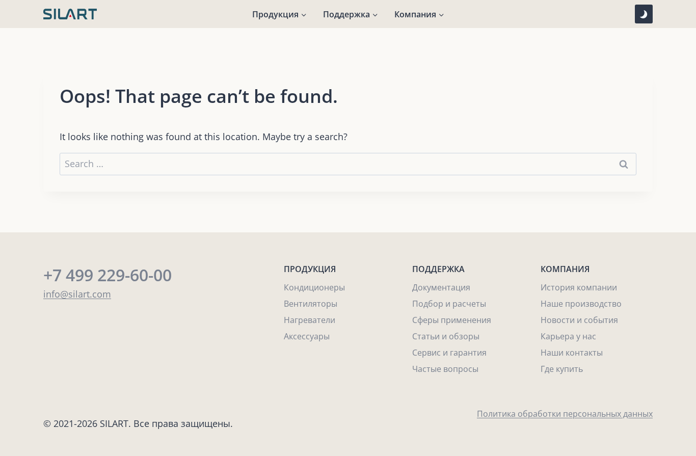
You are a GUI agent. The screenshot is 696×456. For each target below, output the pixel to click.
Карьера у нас (568, 336)
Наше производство (581, 303)
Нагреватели (309, 320)
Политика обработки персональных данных (565, 413)
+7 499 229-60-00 (107, 275)
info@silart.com (77, 294)
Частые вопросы (445, 368)
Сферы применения (451, 320)
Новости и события (579, 320)
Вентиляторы (310, 303)
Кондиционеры (314, 287)
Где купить (562, 368)
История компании (579, 287)
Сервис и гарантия (449, 352)
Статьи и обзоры (445, 336)
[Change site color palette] (644, 14)
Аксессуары (307, 336)
